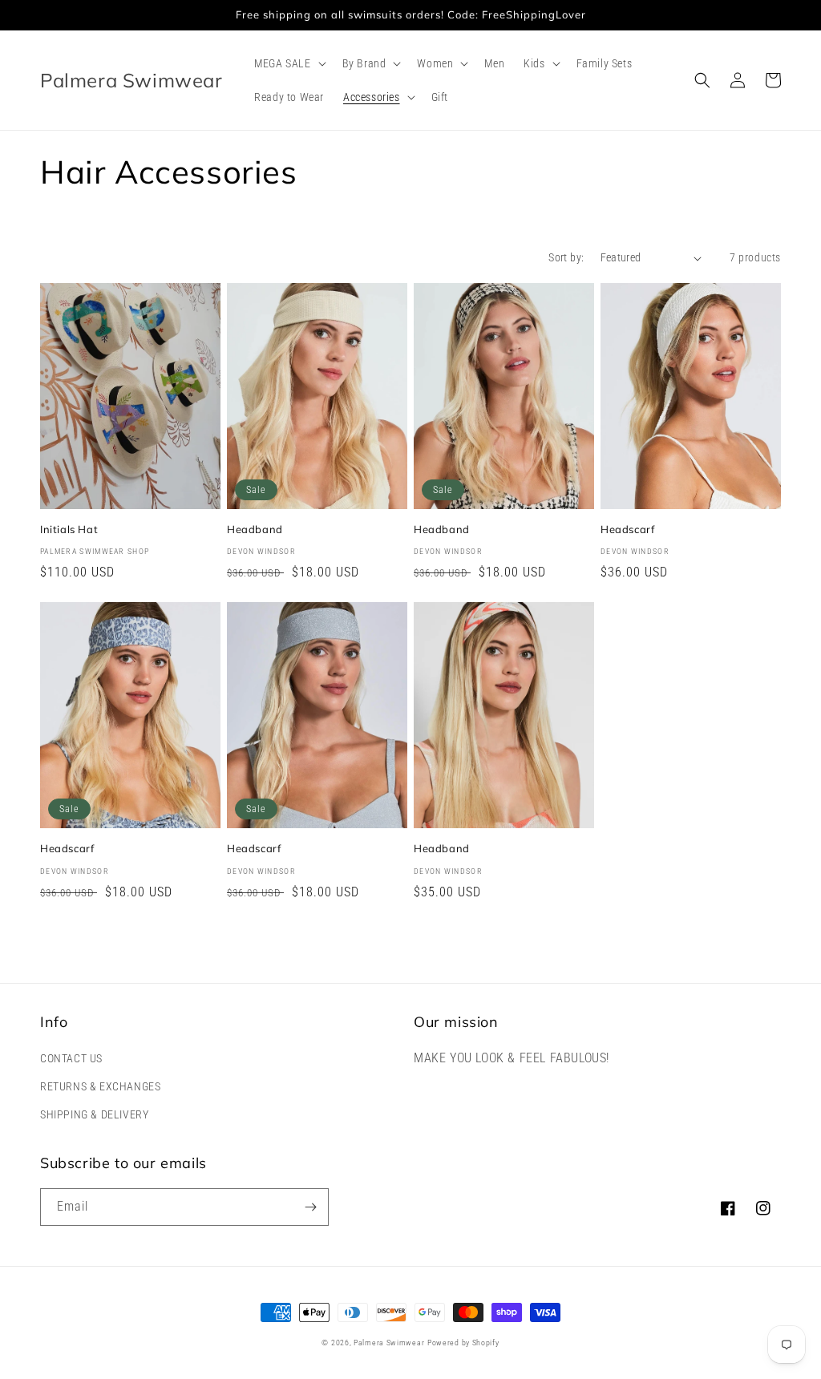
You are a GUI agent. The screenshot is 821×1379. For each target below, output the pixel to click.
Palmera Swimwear (389, 1342)
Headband (255, 529)
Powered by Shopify (463, 1342)
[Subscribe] (310, 1207)
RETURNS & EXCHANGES (100, 1086)
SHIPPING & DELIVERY (94, 1114)
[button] (288, 63)
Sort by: (566, 257)
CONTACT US (71, 1058)
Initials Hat (69, 529)
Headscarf (627, 529)
